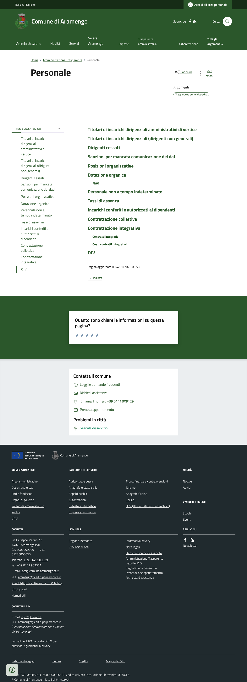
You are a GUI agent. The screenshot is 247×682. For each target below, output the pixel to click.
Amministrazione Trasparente (62, 60)
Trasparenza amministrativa (147, 41)
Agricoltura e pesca (81, 481)
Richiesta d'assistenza (140, 577)
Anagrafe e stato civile (83, 487)
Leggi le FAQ (134, 563)
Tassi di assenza (103, 201)
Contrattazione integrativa (114, 228)
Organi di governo (23, 500)
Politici (16, 512)
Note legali (133, 547)
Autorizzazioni (77, 500)
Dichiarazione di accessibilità (144, 553)
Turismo (130, 487)
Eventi (187, 519)
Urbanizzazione (188, 44)
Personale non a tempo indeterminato (125, 192)
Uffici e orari (19, 589)
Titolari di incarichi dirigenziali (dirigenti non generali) (140, 138)
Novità (55, 43)
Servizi (74, 43)
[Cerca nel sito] (226, 21)
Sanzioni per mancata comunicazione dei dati (132, 157)
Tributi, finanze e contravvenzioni (147, 481)
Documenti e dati (22, 487)
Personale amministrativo (28, 506)
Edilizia (130, 500)
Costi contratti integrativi (109, 244)
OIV (91, 253)
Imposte (124, 44)
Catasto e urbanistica (82, 506)
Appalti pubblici (78, 493)
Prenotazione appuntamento (144, 572)
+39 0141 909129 (36, 559)
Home (34, 60)
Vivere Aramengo (95, 40)
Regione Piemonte (25, 5)
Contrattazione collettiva (112, 219)
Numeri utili (19, 595)
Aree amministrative (25, 481)
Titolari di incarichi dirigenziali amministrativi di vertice (142, 129)
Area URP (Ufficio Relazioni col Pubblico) (37, 583)
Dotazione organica (107, 175)
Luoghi (187, 513)
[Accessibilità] (12, 670)
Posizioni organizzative (111, 166)
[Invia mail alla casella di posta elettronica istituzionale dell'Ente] (40, 571)
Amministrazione (28, 43)
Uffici (15, 518)
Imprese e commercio (82, 512)
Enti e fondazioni (22, 493)
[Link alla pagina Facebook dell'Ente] (185, 540)
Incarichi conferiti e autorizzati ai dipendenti (131, 210)
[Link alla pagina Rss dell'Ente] (192, 540)
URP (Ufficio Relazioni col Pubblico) (148, 506)
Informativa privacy (138, 540)
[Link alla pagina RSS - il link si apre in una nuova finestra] (194, 21)
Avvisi (186, 487)
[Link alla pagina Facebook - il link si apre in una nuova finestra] (190, 21)
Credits (83, 661)
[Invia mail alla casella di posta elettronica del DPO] (31, 617)
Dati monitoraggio (23, 661)
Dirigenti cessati (104, 148)
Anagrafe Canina (136, 493)
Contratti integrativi (105, 236)
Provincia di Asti (79, 547)
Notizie (187, 481)
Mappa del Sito (115, 661)
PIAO (95, 183)
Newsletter (190, 545)
